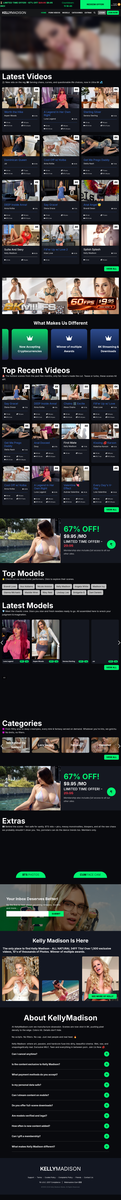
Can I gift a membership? (26, 1136)
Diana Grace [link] (49, 208)
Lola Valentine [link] (99, 492)
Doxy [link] (36, 446)
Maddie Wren (31, 592)
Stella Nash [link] (89, 163)
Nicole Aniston (44, 586)
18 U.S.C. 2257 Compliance (49, 1182)
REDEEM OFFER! (95, 4)
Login (102, 13)
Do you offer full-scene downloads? (32, 1105)
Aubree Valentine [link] (71, 492)
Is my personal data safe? (26, 1084)
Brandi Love (10, 586)
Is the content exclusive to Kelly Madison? (36, 1064)
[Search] (94, 12)
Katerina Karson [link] (100, 446)
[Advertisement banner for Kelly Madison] (60, 295)
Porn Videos (54, 13)
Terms (39, 1177)
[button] (119, 642)
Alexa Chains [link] (69, 407)
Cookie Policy (50, 1177)
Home (43, 13)
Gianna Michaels (12, 592)
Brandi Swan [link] (89, 208)
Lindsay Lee (63, 592)
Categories (77, 13)
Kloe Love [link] (48, 253)
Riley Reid (47, 592)
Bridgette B (79, 592)
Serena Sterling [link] (91, 115)
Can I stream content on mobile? (30, 1095)
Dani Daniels (95, 592)
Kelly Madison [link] (10, 253)
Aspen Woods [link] (10, 115)
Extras (88, 13)
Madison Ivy (99, 586)
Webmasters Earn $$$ (73, 1182)
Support (31, 1177)
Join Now (113, 13)
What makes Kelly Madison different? (33, 1146)
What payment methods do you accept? (35, 1074)
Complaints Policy (65, 1177)
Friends (78, 1177)
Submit (56, 913)
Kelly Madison (63, 586)
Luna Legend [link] (50, 119)
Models (66, 13)
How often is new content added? (31, 1126)
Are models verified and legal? (29, 1115)
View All (111, 268)
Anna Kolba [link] (49, 163)
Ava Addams (26, 586)
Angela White (81, 586)
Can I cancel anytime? (24, 1054)
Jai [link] (5, 163)
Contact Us (88, 1177)
